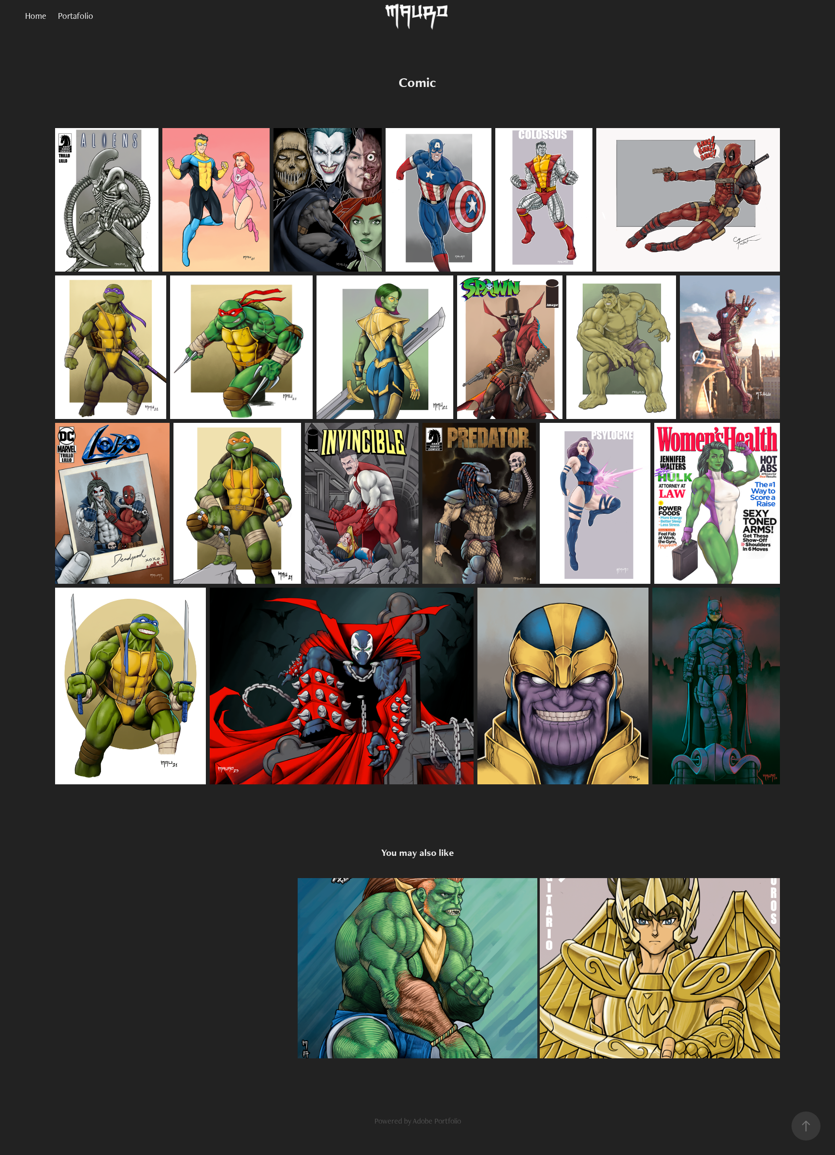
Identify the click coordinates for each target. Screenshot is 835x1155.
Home (35, 15)
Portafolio (75, 15)
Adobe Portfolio (437, 1121)
